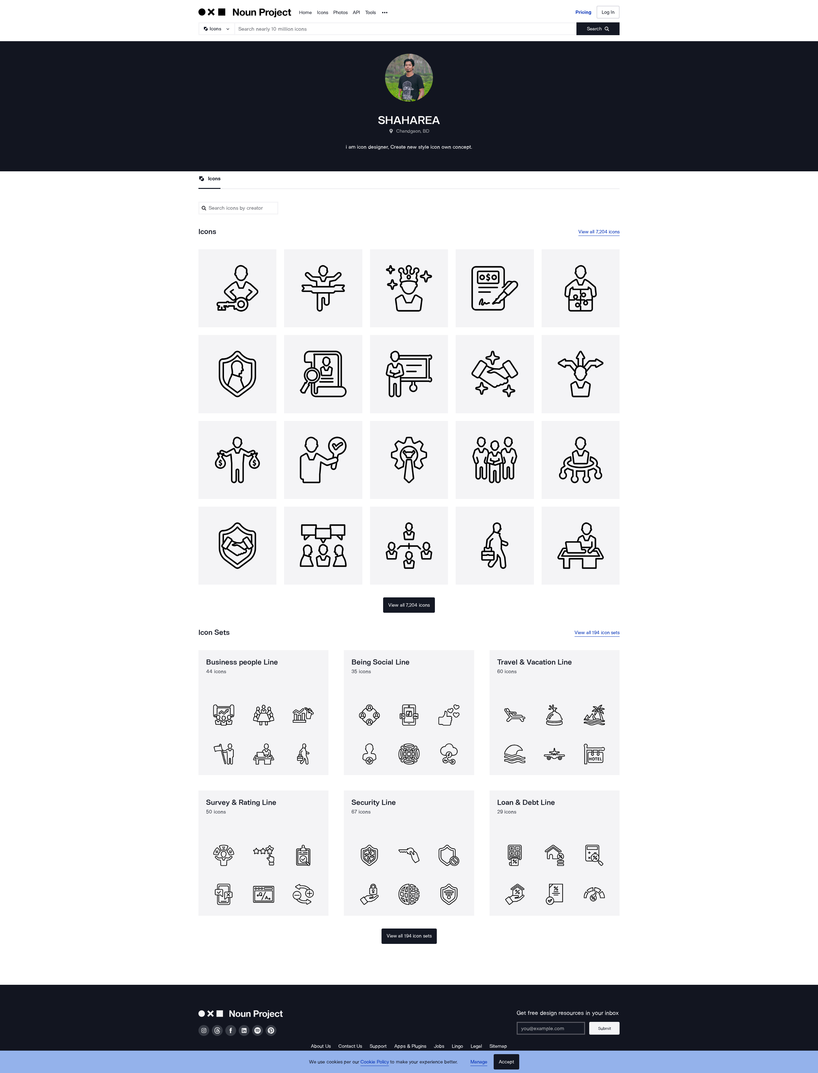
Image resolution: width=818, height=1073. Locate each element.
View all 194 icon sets (597, 632)
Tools (370, 12)
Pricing (583, 12)
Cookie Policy (374, 1062)
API (356, 12)
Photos (340, 12)
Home (305, 12)
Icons (322, 12)
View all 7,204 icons (599, 232)
